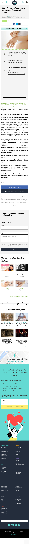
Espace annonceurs (4, 458)
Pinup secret (14, 536)
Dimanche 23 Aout (4, 467)
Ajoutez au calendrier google (15, 191)
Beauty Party (3, 450)
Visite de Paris (18, 451)
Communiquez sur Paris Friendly (7, 529)
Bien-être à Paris (12, 16)
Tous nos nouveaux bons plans (20, 346)
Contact (2, 459)
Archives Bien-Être (18, 500)
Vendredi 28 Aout (3, 474)
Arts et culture (7, 322)
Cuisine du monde (4, 484)
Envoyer (14, 249)
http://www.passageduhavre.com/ (16, 74)
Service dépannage (4, 511)
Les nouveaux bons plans (5, 452)
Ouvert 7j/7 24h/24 (4, 513)
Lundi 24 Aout (3, 468)
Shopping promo (18, 472)
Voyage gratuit (18, 490)
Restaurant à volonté (4, 487)
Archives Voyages (18, 502)
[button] (6, 2)
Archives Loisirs (18, 496)
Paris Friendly (5, 16)
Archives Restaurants (19, 499)
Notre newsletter (3, 454)
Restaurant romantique (4, 490)
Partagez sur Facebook (14, 187)
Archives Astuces (18, 504)
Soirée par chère (18, 461)
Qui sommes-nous (4, 455)
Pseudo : (2, 225)
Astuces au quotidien (21, 322)
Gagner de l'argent (4, 509)
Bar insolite (17, 460)
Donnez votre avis (11, 20)
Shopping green (18, 473)
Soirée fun (17, 463)
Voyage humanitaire (19, 487)
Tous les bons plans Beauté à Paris (19, 296)
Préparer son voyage (19, 484)
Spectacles (17, 448)
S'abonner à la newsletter (14, 407)
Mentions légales (21, 531)
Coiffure (2, 500)
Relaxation (2, 496)
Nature (17, 454)
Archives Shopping (18, 503)
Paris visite (7, 338)
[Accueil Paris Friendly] (14, 2)
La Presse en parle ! (21, 529)
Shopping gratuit (18, 470)
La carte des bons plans (4, 451)
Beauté (18, 16)
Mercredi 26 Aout (3, 471)
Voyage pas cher (18, 486)
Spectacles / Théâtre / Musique (21, 338)
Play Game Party (3, 448)
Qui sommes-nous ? (8, 531)
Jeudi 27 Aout (3, 472)
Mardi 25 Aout (3, 470)
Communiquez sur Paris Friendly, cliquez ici (9, 205)
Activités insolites (18, 447)
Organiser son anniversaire (20, 464)
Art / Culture (17, 452)
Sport (16, 450)
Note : (2, 230)
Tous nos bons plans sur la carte (15, 361)
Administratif (3, 512)
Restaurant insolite (4, 486)
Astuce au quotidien (4, 508)
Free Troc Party (3, 447)
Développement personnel (5, 502)
